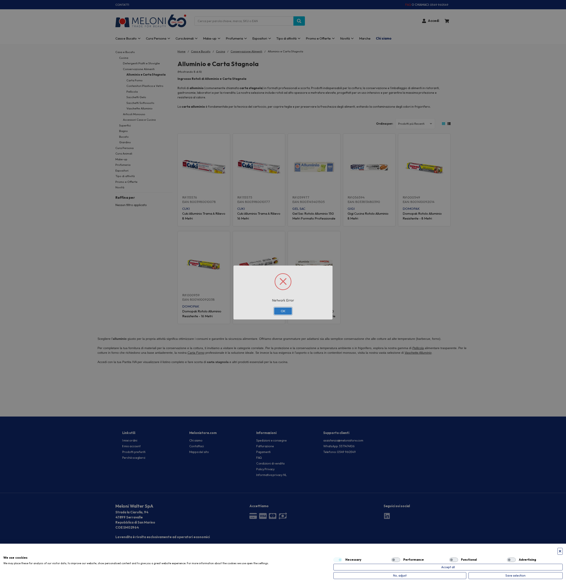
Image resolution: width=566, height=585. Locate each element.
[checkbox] (337, 560)
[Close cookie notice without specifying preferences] (560, 551)
